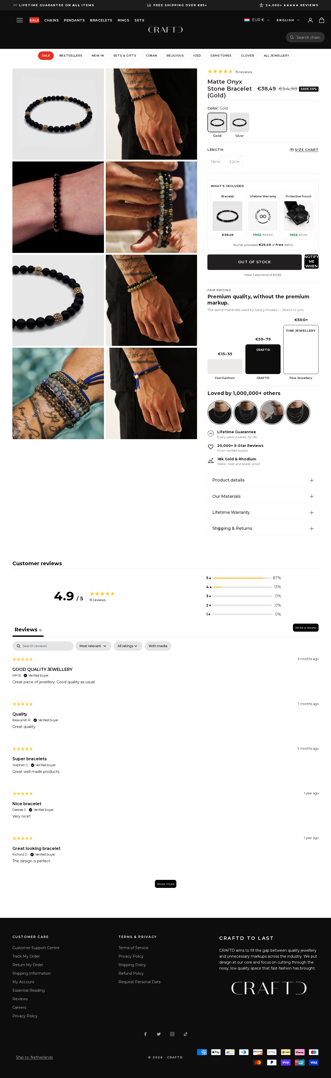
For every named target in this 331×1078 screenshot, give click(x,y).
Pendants (74, 20)
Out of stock (254, 262)
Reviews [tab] (28, 629)
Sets (139, 20)
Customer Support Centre (35, 947)
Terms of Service (133, 947)
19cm (215, 161)
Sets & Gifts (125, 55)
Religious (175, 55)
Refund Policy (131, 973)
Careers (19, 1007)
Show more (165, 884)
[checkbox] (158, 646)
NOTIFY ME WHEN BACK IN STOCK (311, 261)
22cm (234, 161)
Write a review (306, 628)
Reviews (20, 999)
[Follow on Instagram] (172, 1034)
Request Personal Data (139, 982)
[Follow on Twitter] (158, 1034)
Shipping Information (31, 973)
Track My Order (26, 956)
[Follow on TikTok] (185, 1034)
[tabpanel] (165, 767)
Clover (247, 55)
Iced (197, 55)
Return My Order (27, 965)
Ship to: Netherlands (34, 1057)
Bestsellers (70, 55)
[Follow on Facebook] (145, 1034)
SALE (34, 20)
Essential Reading (28, 990)
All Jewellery (276, 55)
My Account (23, 982)
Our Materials (226, 496)
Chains (51, 20)
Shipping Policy (132, 965)
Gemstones (221, 55)
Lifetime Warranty (231, 512)
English (285, 20)
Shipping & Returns (232, 528)
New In (98, 55)
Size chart (307, 150)
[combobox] (309, 37)
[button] (243, 578)
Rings (124, 20)
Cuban (151, 55)
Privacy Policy (24, 1016)
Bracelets (101, 20)
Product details (228, 480)
